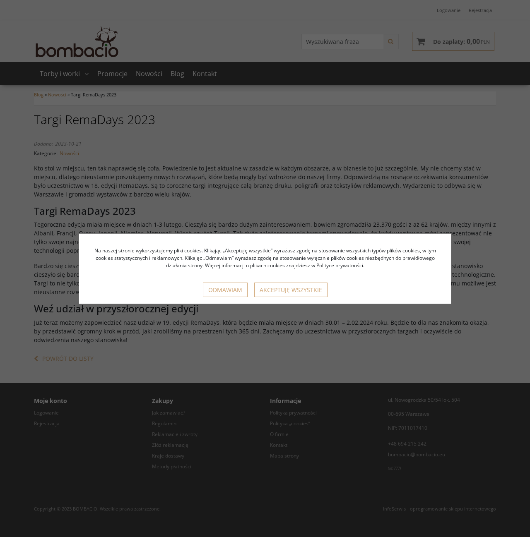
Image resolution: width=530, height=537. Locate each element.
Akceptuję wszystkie (291, 290)
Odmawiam (225, 290)
